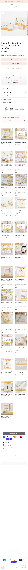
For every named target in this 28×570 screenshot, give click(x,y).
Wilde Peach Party (9, 565)
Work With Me (6, 484)
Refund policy (16, 565)
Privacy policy (23, 565)
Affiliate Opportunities (8, 487)
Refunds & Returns (7, 499)
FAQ (4, 475)
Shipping (2, 53)
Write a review (14, 463)
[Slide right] (16, 38)
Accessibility (6, 508)
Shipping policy (14, 567)
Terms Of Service (7, 502)
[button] (2, 5)
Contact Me (5, 481)
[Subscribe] (21, 545)
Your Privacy (5, 505)
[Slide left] (11, 38)
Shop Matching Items (14, 63)
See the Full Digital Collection (14, 68)
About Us (5, 478)
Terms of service (6, 567)
